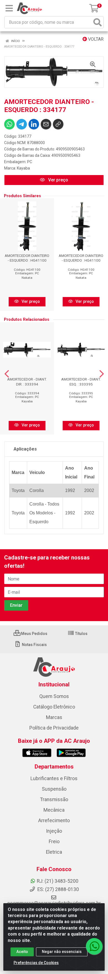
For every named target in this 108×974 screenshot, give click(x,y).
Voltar (95, 39)
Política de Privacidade (54, 728)
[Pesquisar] (97, 22)
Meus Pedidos (33, 633)
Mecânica (54, 810)
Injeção (54, 831)
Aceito (22, 951)
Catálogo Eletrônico (54, 707)
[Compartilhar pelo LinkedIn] (34, 124)
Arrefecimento (54, 820)
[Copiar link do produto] (58, 124)
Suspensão (54, 789)
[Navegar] (6, 373)
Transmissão (54, 799)
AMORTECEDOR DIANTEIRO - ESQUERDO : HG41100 (27, 257)
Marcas (54, 717)
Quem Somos (54, 696)
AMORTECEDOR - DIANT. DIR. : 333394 (27, 381)
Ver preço (57, 180)
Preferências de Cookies (36, 962)
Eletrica (54, 852)
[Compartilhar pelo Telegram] (21, 124)
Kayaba (23, 168)
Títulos (81, 633)
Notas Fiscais (34, 644)
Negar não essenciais (62, 951)
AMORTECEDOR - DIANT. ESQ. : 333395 (81, 381)
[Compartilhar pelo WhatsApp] (9, 124)
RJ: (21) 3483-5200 (57, 881)
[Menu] (9, 8)
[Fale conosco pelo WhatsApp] (94, 946)
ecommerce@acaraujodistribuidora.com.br (54, 903)
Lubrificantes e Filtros (54, 778)
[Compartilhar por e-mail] (46, 124)
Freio (54, 841)
